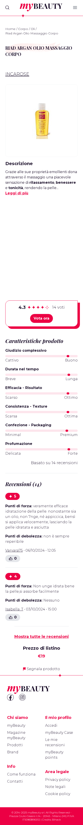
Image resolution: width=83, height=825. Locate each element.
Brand (12, 752)
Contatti (15, 781)
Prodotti (15, 745)
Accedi (51, 725)
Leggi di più (16, 193)
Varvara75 (14, 550)
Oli (33, 29)
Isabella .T (14, 609)
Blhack (56, 819)
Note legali (55, 787)
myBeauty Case (59, 732)
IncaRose (17, 74)
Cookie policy (57, 794)
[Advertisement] (41, 241)
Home (10, 29)
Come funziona (21, 774)
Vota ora (41, 318)
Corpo (23, 29)
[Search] (7, 8)
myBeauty (16, 725)
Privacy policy (57, 780)
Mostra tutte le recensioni (41, 636)
